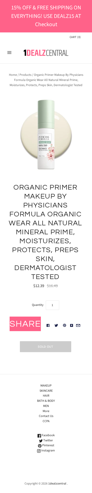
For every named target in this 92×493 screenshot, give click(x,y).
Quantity (38, 305)
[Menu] (9, 53)
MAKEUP (46, 385)
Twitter (48, 440)
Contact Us (46, 416)
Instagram (48, 450)
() (75, 37)
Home (13, 75)
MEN (46, 406)
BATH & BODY (46, 401)
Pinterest (48, 445)
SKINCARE (46, 391)
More (46, 411)
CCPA (46, 421)
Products (25, 75)
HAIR (46, 396)
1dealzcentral (57, 483)
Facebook (48, 435)
